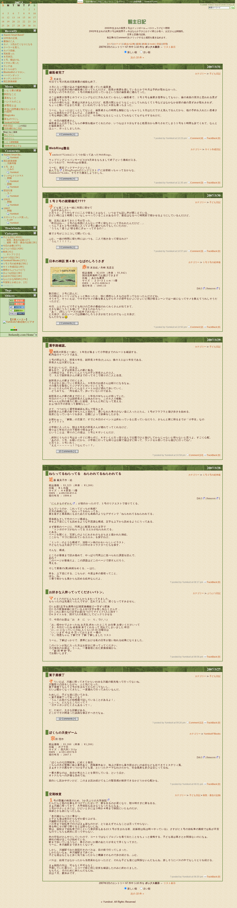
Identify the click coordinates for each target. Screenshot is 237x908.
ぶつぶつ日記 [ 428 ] (13, 248)
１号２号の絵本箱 (212, 262)
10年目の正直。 (11, 38)
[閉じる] (35, 30)
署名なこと (10, 97)
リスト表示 (169, 47)
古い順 (146, 52)
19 (8, 21)
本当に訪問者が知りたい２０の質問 (20, 110)
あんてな (54, 170)
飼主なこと (10, 94)
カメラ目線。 (10, 50)
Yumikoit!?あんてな (12, 146)
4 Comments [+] (67, 134)
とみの (10, 169)
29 (24, 25)
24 (34, 21)
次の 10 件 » (137, 57)
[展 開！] (35, 227)
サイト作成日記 (213, 149)
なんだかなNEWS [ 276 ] (15, 279)
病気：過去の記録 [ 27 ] (18, 240)
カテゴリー (201, 73)
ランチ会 (8, 66)
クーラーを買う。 (12, 47)
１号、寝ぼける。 (12, 59)
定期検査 (55, 794)
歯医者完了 (57, 72)
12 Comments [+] (67, 719)
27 (13, 25)
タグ (110, 44)
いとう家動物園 (134, 2)
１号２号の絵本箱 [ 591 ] (15, 263)
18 (3, 21)
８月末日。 (9, 56)
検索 (145, 44)
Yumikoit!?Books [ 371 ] (14, 260)
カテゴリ (118, 44)
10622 (7, 199)
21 (18, 21)
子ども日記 (215, 73)
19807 (7, 208)
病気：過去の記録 (212, 795)
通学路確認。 (58, 345)
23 (29, 21)
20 (13, 21)
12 (8, 17)
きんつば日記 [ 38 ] (12, 273)
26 (8, 25)
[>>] (32, 2)
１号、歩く (9, 166)
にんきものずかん (61, 503)
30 (29, 25)
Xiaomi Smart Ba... (13, 154)
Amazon (211, 288)
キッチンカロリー (12, 78)
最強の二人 (9, 41)
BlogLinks (9, 115)
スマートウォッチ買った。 (17, 217)
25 (3, 25)
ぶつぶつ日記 (214, 593)
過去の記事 (129, 44)
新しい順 (132, 52)
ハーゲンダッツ (11, 75)
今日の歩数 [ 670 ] (12, 245)
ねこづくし (109, 2)
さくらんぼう (10, 69)
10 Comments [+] (67, 451)
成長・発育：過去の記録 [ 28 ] (21, 242)
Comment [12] (196, 722)
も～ (9, 193)
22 (24, 21)
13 (13, 17)
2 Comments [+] (67, 323)
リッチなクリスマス (14, 175)
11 (3, 17)
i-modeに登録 (155, 44)
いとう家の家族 (12, 90)
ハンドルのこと (12, 101)
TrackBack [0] (213, 138)
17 (34, 17)
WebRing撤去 (59, 148)
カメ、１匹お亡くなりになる (18, 44)
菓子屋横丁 (57, 675)
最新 (138, 44)
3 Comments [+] (67, 179)
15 (24, 17)
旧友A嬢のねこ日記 (94, 2)
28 (18, 25)
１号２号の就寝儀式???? (67, 201)
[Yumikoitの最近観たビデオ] (18, 321)
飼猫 (9, 178)
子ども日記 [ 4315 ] (12, 237)
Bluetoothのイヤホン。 (15, 72)
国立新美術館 (10, 81)
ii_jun (10, 219)
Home (80, 2)
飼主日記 (8, 125)
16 (29, 17)
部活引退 (8, 190)
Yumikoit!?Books (212, 734)
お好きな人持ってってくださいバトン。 (77, 592)
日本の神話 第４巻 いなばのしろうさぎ (76, 261)
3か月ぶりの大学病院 (94, 800)
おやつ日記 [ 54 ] (11, 257)
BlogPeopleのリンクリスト (81, 170)
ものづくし (121, 2)
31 (34, 25)
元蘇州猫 (11, 163)
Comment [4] (196, 138)
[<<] (4, 2)
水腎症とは (10, 105)
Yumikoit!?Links (150, 2)
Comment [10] (196, 455)
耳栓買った (9, 53)
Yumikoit (14, 157)
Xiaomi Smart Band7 (14, 35)
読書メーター (18, 319)
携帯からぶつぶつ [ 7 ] (14, 270)
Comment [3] (196, 182)
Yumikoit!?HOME (11, 122)
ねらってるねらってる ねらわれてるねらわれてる (85, 473)
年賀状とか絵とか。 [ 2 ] (15, 282)
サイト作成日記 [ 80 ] (13, 266)
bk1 (200, 288)
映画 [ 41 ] (8, 251)
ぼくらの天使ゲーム (63, 732)
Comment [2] (196, 327)
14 (18, 17)
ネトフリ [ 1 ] (13, 254)
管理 (165, 44)
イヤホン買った (11, 63)
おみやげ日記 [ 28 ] (12, 276)
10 (34, 13)
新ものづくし (11, 119)
